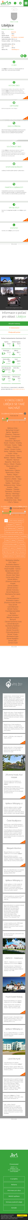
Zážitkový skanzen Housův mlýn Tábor (13, 574)
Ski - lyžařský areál (10, 528)
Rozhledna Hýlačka (12, 560)
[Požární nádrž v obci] (21, 281)
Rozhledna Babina (12, 564)
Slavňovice (9, 481)
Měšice (19, 458)
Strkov (18, 485)
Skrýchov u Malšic (10, 479)
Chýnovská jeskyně (12, 632)
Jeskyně (5, 548)
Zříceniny (20, 540)
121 (12, 46)
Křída (15, 453)
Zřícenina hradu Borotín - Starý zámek (13, 604)
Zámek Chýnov (12, 609)
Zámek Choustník (12, 630)
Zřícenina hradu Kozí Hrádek (13, 582)
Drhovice (8, 445)
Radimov (12, 468)
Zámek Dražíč (13, 643)
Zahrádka (9, 498)
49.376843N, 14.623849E (17, 37)
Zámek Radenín (12, 628)
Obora (6, 464)
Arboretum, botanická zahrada (9, 536)
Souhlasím (22, 1215)
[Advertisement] (14, 260)
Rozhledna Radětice (12, 626)
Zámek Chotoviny (12, 590)
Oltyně (12, 464)
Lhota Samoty (10, 455)
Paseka (18, 464)
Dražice (12, 443)
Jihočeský (13, 32)
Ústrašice (16, 491)
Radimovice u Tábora (12, 470)
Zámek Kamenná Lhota (13, 622)
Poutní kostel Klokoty (12, 567)
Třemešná (8, 491)
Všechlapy (15, 494)
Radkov (9, 475)
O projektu (14, 1179)
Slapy (19, 479)
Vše (6, 521)
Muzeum (22, 552)
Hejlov (9, 447)
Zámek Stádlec (13, 586)
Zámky (13, 540)
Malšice (6, 458)
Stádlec (8, 483)
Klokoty (19, 451)
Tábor (12, 35)
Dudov (14, 445)
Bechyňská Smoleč (12, 430)
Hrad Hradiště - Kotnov (12, 569)
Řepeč (15, 475)
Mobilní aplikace (14, 1196)
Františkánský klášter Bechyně (13, 612)
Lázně (12, 548)
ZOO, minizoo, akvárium (16, 521)
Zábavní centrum (8, 556)
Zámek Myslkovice (12, 592)
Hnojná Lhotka (15, 449)
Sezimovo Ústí (9, 477)
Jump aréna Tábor (12, 577)
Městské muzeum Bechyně (13, 618)
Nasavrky (8, 462)
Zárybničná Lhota (10, 500)
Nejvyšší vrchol (21, 548)
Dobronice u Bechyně (12, 441)
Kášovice (12, 451)
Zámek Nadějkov (12, 638)
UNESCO (18, 524)
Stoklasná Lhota (9, 485)
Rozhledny (24, 536)
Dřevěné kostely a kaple (10, 544)
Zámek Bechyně (12, 624)
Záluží (16, 498)
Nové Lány (16, 462)
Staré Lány (15, 483)
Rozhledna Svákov (12, 600)
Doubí (6, 443)
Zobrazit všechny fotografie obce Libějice (14, 307)
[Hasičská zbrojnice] (14, 301)
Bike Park (5, 552)
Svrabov (9, 487)
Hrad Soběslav (13, 615)
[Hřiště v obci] (21, 291)
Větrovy (8, 494)
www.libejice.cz (15, 49)
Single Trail (14, 552)
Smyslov (17, 481)
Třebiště (16, 489)
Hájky (20, 445)
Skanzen (20, 528)
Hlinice (6, 449)
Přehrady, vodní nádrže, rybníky (14, 532)
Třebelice (9, 489)
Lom (17, 455)
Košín (10, 453)
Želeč (20, 500)
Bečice (8, 432)
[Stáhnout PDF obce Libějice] (22, 55)
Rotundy (22, 544)
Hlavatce (16, 447)
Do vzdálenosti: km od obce (12, 413)
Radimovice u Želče (12, 472)
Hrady (7, 540)
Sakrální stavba (20, 556)
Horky (6, 451)
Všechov (8, 496)
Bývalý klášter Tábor (12, 571)
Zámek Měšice (12, 579)
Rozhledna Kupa (12, 636)
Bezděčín (15, 432)
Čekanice (8, 434)
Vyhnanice (15, 496)
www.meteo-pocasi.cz (19, 389)
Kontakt (14, 1208)
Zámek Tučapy (12, 634)
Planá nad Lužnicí (12, 466)
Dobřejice (12, 439)
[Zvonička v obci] (7, 291)
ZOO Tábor (12, 562)
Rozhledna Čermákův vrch (12, 595)
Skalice (18, 477)
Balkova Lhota (12, 428)
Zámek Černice (12, 588)
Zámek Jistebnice (13, 598)
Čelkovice (16, 434)
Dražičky (19, 443)
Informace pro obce (14, 1190)
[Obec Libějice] (7, 281)
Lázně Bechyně (13, 607)
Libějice (7, 25)
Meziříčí (9, 460)
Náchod (16, 460)
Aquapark (10, 524)
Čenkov (7, 436)
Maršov (13, 458)
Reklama (14, 1185)
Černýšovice (16, 436)
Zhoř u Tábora (13, 502)
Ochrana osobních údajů (14, 1202)
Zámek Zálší (12, 641)
